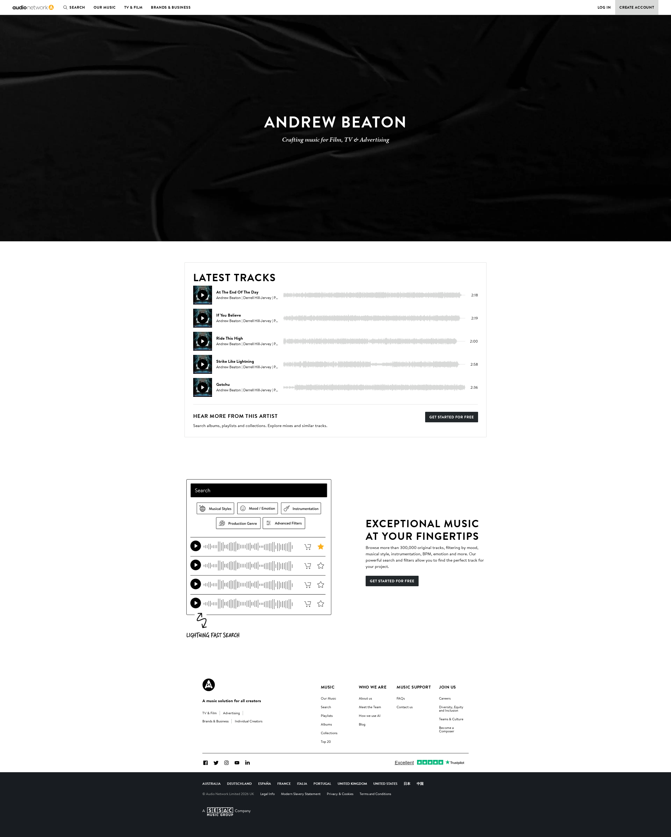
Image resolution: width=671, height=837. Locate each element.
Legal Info (267, 793)
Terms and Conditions (375, 793)
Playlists (327, 715)
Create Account (636, 7)
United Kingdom (352, 783)
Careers (445, 698)
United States (385, 783)
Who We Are (373, 687)
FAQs (401, 698)
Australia (211, 783)
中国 (420, 783)
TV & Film (133, 7)
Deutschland (239, 783)
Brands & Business (171, 7)
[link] (33, 7)
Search (77, 7)
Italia (302, 783)
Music (327, 687)
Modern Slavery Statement (301, 793)
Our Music (105, 7)
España (264, 783)
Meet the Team (370, 707)
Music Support (414, 687)
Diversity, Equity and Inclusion (451, 709)
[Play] (202, 295)
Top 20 (326, 741)
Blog (362, 724)
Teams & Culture (451, 719)
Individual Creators (248, 721)
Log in (604, 7)
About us (365, 698)
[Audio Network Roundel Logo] (208, 685)
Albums (326, 724)
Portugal (322, 783)
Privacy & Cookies (340, 793)
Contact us (405, 707)
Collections (329, 733)
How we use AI (370, 715)
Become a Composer (446, 729)
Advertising (231, 713)
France (284, 783)
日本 (407, 783)
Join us (447, 687)
